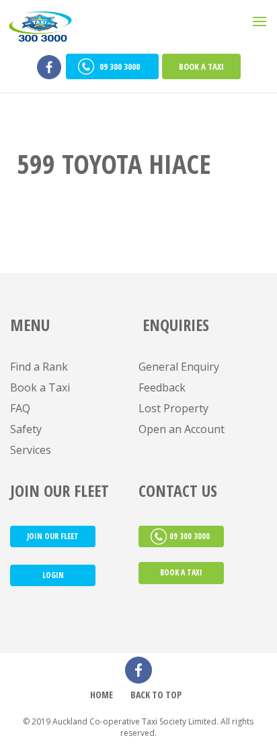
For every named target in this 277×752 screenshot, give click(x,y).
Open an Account (181, 429)
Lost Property (173, 408)
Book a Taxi (201, 66)
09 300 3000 (121, 66)
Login (53, 575)
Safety (26, 429)
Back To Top (156, 694)
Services (30, 449)
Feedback (162, 387)
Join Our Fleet (53, 536)
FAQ (20, 408)
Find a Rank (39, 366)
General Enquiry (178, 366)
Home (101, 694)
